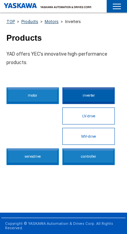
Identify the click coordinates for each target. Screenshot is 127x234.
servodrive (32, 156)
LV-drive (88, 116)
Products (29, 21)
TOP (10, 21)
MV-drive (88, 136)
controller (88, 156)
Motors (52, 21)
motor (32, 95)
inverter (89, 95)
